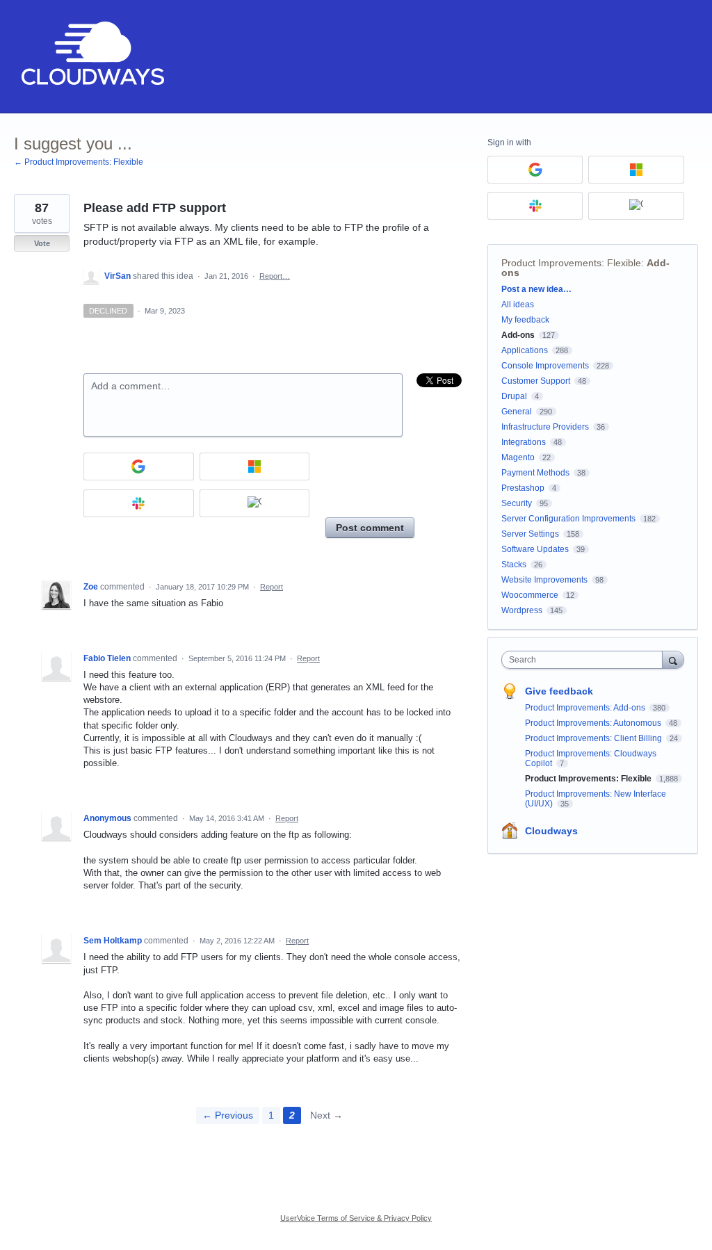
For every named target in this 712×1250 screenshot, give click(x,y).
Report (271, 587)
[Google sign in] (138, 466)
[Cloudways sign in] (255, 503)
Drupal (514, 396)
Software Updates (535, 549)
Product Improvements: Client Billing (594, 738)
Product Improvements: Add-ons (586, 708)
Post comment (370, 527)
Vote (42, 243)
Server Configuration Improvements (568, 518)
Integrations (523, 442)
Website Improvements (544, 580)
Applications (524, 350)
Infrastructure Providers (545, 427)
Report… (274, 276)
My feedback (525, 320)
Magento (518, 457)
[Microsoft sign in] (255, 466)
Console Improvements (545, 366)
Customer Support (535, 381)
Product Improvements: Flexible (571, 262)
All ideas (517, 304)
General (516, 411)
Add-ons (518, 335)
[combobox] (585, 660)
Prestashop (522, 488)
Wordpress (521, 610)
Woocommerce (529, 595)
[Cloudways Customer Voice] (91, 56)
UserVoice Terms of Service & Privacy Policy (356, 1218)
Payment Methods (535, 473)
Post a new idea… (536, 289)
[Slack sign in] (138, 503)
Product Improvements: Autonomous (594, 723)
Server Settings (530, 534)
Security (516, 503)
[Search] (673, 659)
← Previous (227, 1115)
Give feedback (559, 691)
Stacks (513, 564)
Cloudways (551, 830)
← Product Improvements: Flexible (78, 162)
